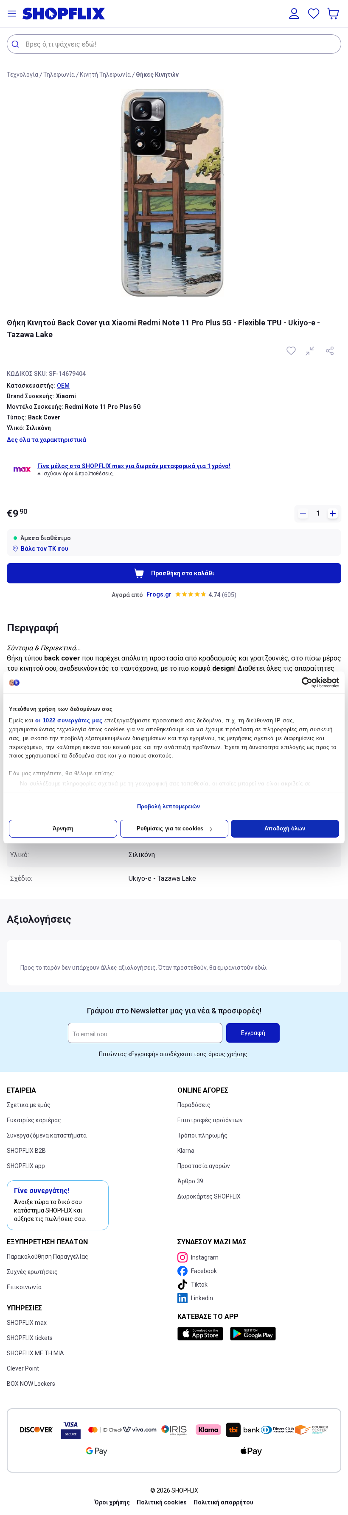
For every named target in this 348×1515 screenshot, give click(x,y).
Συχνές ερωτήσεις (32, 1271)
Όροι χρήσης (112, 1502)
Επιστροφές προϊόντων (210, 1120)
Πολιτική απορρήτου (223, 1502)
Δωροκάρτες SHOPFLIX (209, 1196)
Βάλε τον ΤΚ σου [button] (44, 548)
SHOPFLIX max (27, 1322)
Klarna (185, 1150)
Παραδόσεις (193, 1105)
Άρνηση (63, 828)
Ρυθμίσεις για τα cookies (170, 828)
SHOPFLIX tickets (30, 1338)
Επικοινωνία (24, 1287)
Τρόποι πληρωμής (202, 1135)
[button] (12, 13)
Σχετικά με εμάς (29, 1105)
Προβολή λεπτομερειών (168, 806)
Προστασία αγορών (203, 1166)
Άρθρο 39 (190, 1181)
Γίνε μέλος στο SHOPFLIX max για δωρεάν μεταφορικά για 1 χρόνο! (133, 466)
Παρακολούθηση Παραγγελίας (47, 1256)
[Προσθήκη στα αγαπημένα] (292, 351)
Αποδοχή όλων (284, 828)
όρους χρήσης (227, 1054)
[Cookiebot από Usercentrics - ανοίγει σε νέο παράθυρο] (302, 682)
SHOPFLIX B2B (26, 1150)
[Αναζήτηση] (16, 44)
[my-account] (294, 13)
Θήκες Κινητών (157, 74)
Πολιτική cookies (162, 1502)
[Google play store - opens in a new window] (253, 1334)
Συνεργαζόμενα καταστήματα (47, 1135)
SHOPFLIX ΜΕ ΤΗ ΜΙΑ (35, 1353)
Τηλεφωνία (59, 74)
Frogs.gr (158, 594)
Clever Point (23, 1368)
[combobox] (174, 44)
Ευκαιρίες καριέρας (34, 1120)
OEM (63, 385)
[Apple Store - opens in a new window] (202, 1334)
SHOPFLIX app (26, 1166)
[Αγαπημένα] (313, 13)
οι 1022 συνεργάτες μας (68, 720)
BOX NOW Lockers (31, 1383)
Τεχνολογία (22, 74)
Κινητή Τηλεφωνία (105, 74)
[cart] (334, 13)
